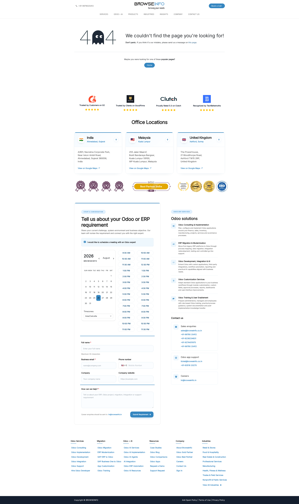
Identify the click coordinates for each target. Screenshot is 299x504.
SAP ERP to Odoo (105, 457)
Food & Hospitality (210, 452)
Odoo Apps (155, 461)
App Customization (106, 466)
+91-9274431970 (188, 342)
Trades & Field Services (213, 475)
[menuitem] (104, 14)
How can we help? (90, 389)
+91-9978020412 (86, 6)
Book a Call (216, 6)
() (124, 365)
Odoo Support (77, 466)
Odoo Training (104, 470)
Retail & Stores (209, 447)
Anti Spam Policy (190, 500)
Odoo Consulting (79, 447)
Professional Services (212, 461)
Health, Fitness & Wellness (214, 470)
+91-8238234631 (188, 338)
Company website (126, 373)
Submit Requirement (140, 414)
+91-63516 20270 (189, 365)
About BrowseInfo (184, 447)
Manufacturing (209, 466)
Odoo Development (80, 457)
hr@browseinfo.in (115, 414)
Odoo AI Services (131, 447)
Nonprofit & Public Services (214, 480)
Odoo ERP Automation (133, 466)
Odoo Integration (79, 461)
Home (149, 65)
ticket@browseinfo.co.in (191, 361)
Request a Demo (157, 466)
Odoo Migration (104, 447)
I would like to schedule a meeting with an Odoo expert (111, 242)
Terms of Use (205, 500)
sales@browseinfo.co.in (191, 330)
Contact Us (181, 466)
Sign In (179, 470)
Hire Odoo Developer (81, 470)
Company (85, 373)
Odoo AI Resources (132, 470)
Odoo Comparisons (159, 457)
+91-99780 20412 (189, 334)
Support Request (157, 470)
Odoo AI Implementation (134, 452)
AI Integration (129, 461)
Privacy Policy (218, 500)
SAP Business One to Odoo (109, 461)
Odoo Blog (155, 452)
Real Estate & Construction (214, 457)
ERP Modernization (106, 452)
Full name (86, 342)
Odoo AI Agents (130, 457)
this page (192, 42)
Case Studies (156, 447)
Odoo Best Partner (184, 457)
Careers (180, 461)
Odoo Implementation (81, 452)
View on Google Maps (87, 168)
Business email (88, 359)
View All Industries (210, 485)
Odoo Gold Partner (185, 452)
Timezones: (89, 311)
